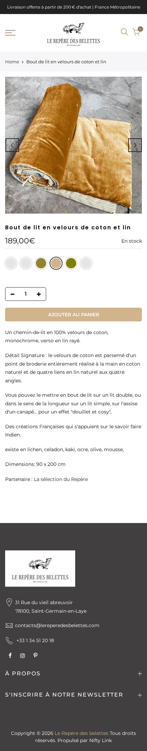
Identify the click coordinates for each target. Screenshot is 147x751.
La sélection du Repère (61, 479)
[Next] (135, 145)
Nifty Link (100, 740)
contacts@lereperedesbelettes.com (57, 625)
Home (12, 61)
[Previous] (12, 145)
